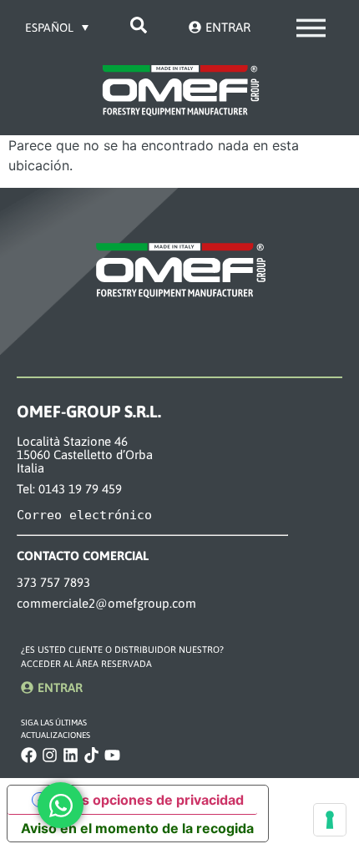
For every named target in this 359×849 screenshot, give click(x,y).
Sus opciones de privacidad (154, 799)
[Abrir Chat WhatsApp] (60, 805)
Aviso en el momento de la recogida (137, 828)
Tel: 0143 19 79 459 (69, 489)
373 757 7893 (53, 582)
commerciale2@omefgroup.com (106, 603)
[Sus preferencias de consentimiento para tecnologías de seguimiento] (330, 820)
